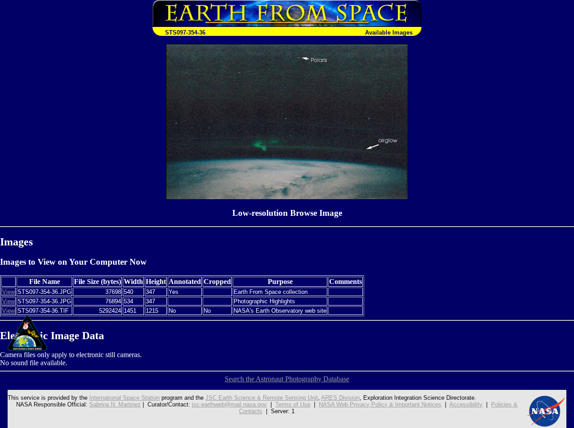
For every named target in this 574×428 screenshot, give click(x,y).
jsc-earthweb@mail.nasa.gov (229, 404)
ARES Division (340, 397)
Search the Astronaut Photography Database (287, 379)
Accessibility (466, 404)
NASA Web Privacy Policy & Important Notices (380, 404)
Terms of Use (292, 404)
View (8, 291)
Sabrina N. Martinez (115, 404)
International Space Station (124, 397)
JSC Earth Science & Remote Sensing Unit (261, 397)
